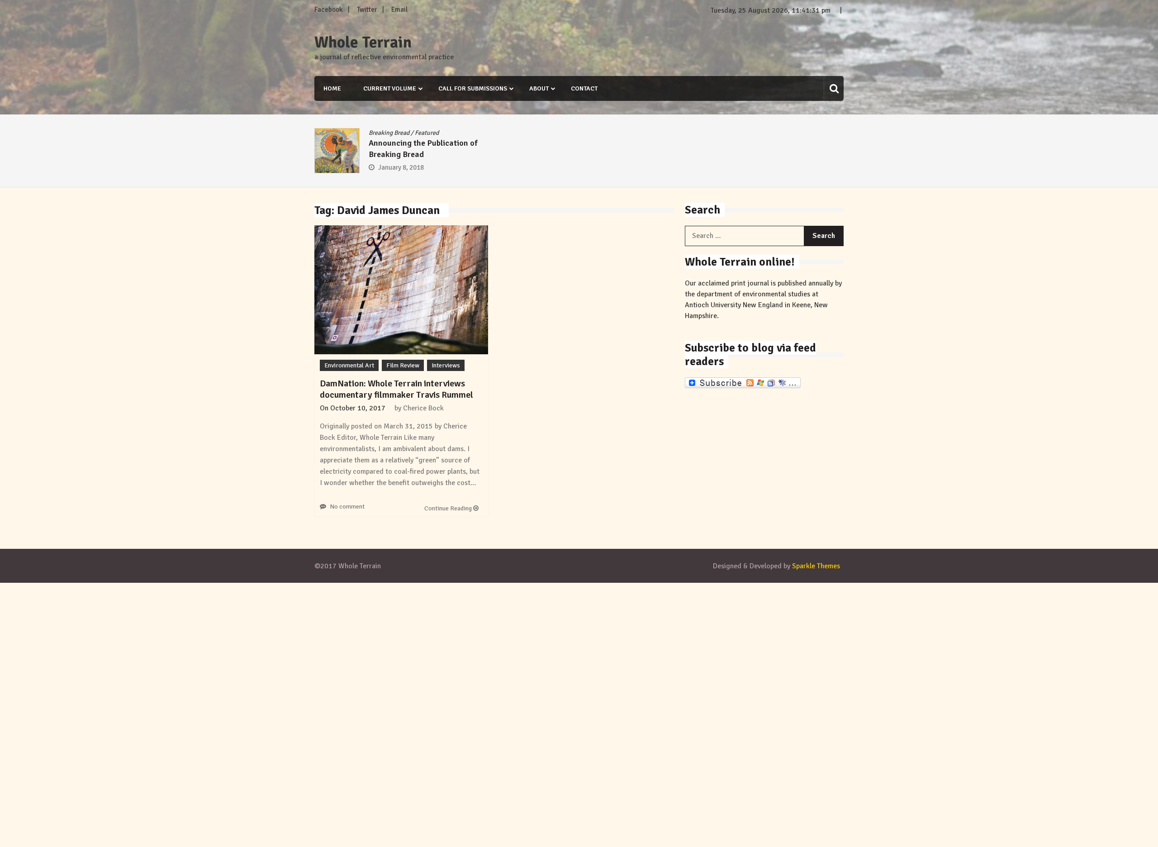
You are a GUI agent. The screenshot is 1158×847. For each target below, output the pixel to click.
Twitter (367, 9)
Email (399, 9)
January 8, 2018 (401, 167)
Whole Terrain (363, 42)
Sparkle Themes (816, 566)
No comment (347, 506)
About (539, 88)
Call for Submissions (472, 88)
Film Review (402, 365)
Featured (427, 133)
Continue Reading (448, 508)
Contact (584, 88)
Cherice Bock (423, 408)
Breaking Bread (389, 133)
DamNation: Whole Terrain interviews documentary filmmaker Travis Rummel (396, 389)
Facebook (328, 9)
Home (332, 88)
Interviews (446, 365)
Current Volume (389, 88)
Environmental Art (349, 365)
